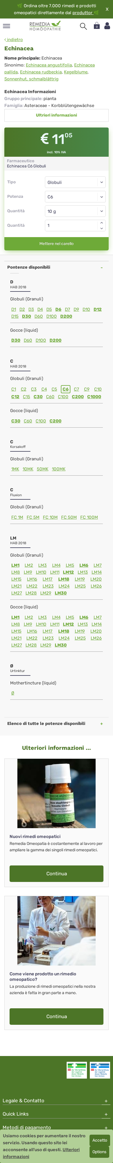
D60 (38, 316)
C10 (98, 389)
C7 (76, 389)
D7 (67, 309)
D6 (58, 309)
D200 (66, 316)
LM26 (96, 586)
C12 (15, 396)
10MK (28, 469)
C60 (50, 396)
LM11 (54, 572)
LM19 (80, 579)
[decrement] (102, 228)
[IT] (45, 26)
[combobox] (75, 196)
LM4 (56, 565)
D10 (86, 309)
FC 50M (69, 517)
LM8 (15, 572)
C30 (38, 396)
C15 (26, 396)
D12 (98, 309)
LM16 (32, 579)
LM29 (45, 593)
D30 (26, 316)
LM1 (15, 565)
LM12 (68, 572)
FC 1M (17, 517)
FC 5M (33, 517)
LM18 (63, 579)
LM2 (29, 565)
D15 (15, 316)
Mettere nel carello (56, 243)
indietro (14, 39)
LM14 (97, 572)
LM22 (31, 586)
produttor (83, 12)
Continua (56, 873)
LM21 (16, 586)
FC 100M (89, 517)
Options (99, 1151)
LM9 (28, 572)
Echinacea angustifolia (49, 65)
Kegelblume (76, 72)
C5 (54, 389)
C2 (23, 389)
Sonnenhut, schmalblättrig (31, 79)
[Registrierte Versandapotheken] (77, 1070)
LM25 (80, 586)
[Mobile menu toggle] (6, 26)
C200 (78, 396)
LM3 (42, 565)
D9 (76, 309)
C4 (44, 389)
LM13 (83, 572)
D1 (13, 309)
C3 (34, 389)
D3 (31, 309)
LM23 (48, 586)
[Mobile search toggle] (83, 26)
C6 (66, 389)
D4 (40, 309)
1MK (15, 469)
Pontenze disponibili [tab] (28, 267)
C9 (87, 389)
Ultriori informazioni (56, 115)
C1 (13, 389)
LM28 (31, 593)
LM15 (16, 579)
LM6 (83, 565)
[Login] (107, 26)
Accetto (99, 1140)
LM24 (64, 586)
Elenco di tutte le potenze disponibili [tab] (46, 723)
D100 (51, 316)
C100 (63, 396)
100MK (58, 469)
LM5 (70, 565)
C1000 (94, 396)
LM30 (61, 593)
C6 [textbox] (50, 197)
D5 (49, 309)
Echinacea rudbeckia (41, 72)
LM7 (98, 565)
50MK (42, 469)
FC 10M (50, 517)
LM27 (16, 593)
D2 (22, 309)
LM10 (41, 572)
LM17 (47, 579)
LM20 (96, 579)
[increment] (102, 223)
